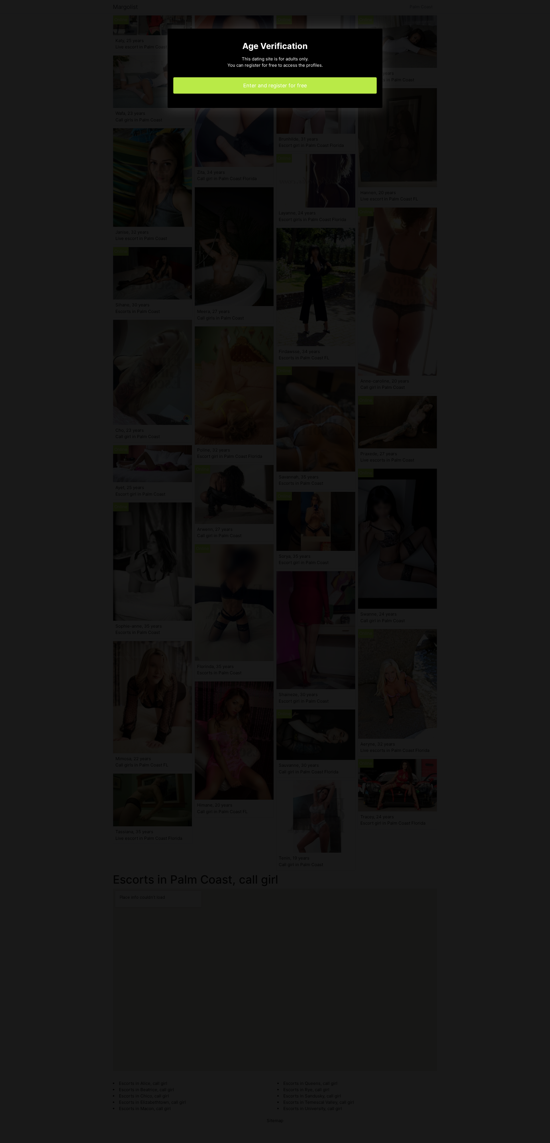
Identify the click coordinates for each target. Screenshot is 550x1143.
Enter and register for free (275, 85)
